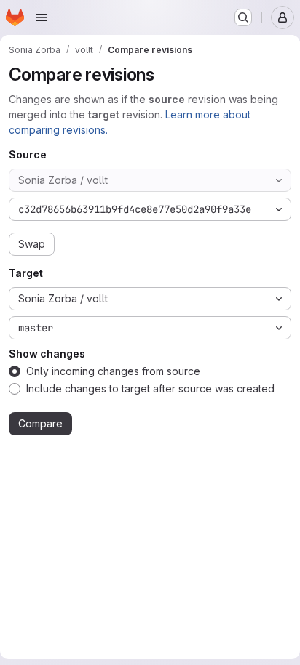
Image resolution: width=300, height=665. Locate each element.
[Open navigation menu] (41, 17)
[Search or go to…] (243, 17)
